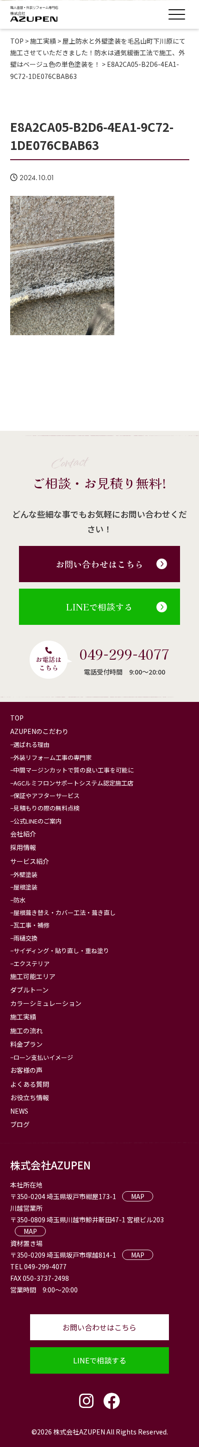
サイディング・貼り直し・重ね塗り (61, 950)
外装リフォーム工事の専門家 (52, 757)
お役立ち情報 (29, 1097)
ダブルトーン (29, 989)
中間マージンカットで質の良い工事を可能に (73, 770)
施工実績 (23, 1016)
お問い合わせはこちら (99, 564)
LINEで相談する (99, 606)
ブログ (20, 1124)
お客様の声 (26, 1070)
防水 (19, 899)
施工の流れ (26, 1030)
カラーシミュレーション (45, 1003)
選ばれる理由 (31, 744)
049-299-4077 (124, 653)
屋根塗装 (25, 886)
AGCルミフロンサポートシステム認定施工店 (73, 783)
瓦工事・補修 (31, 925)
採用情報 (23, 847)
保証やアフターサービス (46, 795)
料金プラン (26, 1044)
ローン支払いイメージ (43, 1057)
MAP (137, 1196)
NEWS (19, 1111)
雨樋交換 (25, 938)
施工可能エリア (33, 976)
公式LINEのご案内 (37, 821)
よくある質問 (29, 1084)
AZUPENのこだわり (39, 731)
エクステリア (31, 963)
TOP (17, 717)
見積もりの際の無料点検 (46, 808)
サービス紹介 (29, 861)
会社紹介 (23, 833)
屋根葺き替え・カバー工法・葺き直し (64, 912)
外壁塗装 (25, 874)
